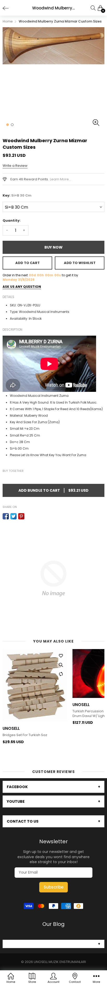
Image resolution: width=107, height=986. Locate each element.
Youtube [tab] (16, 801)
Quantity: (12, 220)
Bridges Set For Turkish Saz (25, 735)
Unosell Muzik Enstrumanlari (60, 961)
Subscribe (53, 887)
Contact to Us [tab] (22, 821)
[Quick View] (61, 665)
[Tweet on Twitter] (13, 516)
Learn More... (60, 179)
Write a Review (15, 165)
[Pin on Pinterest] (21, 516)
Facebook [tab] (17, 787)
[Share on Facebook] (6, 516)
